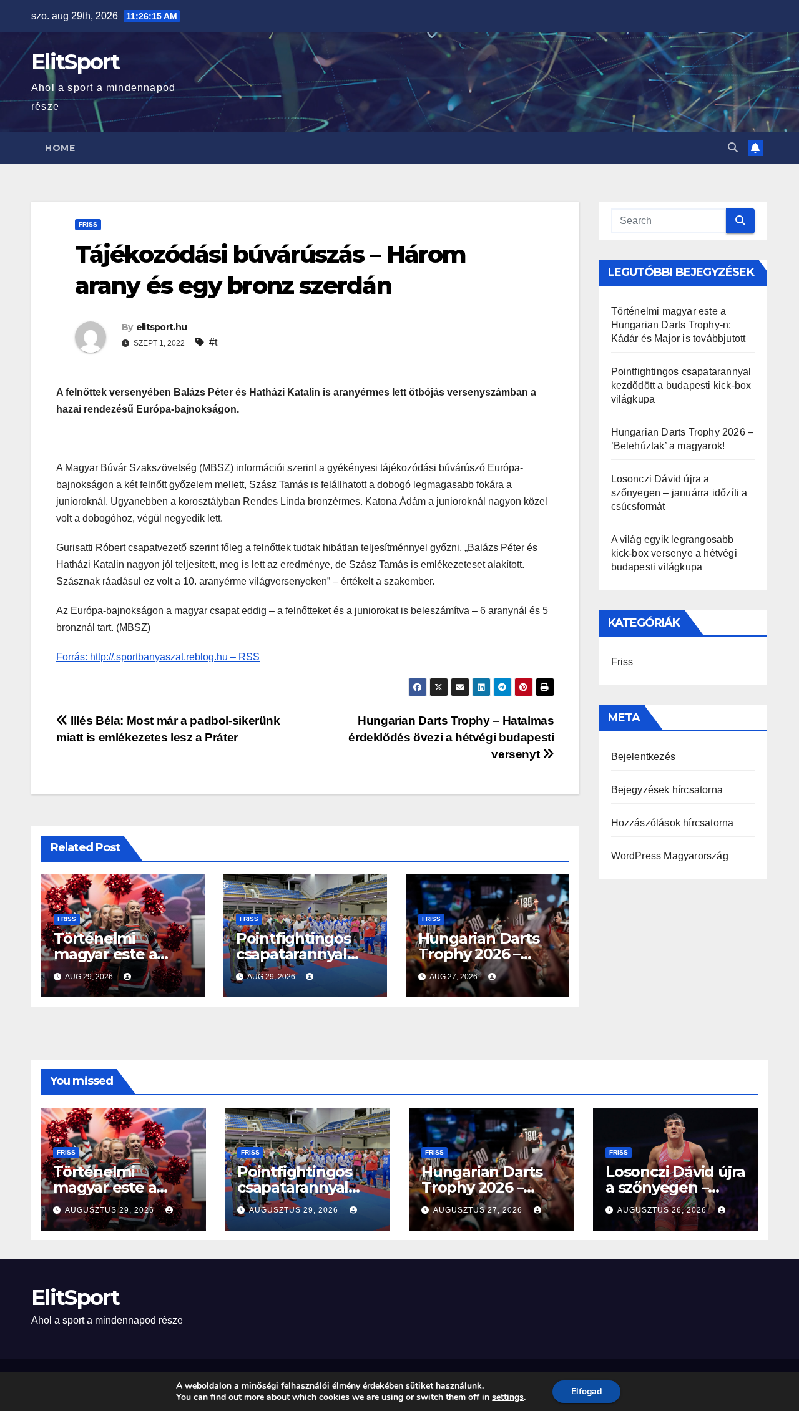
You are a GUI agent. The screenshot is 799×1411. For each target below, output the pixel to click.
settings (508, 1397)
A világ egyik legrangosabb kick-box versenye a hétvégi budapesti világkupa (674, 553)
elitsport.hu (161, 327)
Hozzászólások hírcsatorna (672, 823)
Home (60, 148)
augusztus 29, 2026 (111, 1210)
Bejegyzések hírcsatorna (667, 789)
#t (213, 342)
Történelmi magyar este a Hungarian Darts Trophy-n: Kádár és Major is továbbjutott (678, 325)
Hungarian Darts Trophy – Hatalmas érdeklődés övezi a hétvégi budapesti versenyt (451, 737)
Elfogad (586, 1391)
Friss (88, 224)
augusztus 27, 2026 (479, 1210)
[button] (733, 147)
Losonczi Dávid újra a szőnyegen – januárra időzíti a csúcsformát (679, 493)
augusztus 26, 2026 (663, 1210)
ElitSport (75, 62)
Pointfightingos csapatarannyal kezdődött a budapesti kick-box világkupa (681, 385)
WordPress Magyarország (669, 856)
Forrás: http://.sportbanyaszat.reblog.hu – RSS (158, 657)
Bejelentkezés (643, 756)
